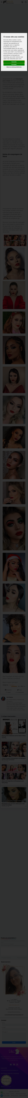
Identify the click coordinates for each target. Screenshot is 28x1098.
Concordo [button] (14, 61)
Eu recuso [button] (14, 64)
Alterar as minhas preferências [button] (14, 67)
